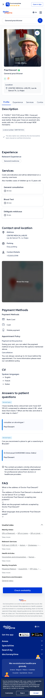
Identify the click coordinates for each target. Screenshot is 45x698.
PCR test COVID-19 (10, 545)
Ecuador (16, 673)
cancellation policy (12, 361)
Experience (18, 102)
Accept (36, 693)
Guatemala (23, 673)
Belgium (19, 670)
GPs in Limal (35, 533)
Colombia (31, 670)
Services (30, 102)
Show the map (23, 282)
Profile (6, 102)
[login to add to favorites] (37, 33)
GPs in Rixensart (8, 533)
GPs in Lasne (23, 533)
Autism (23, 545)
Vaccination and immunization (14, 557)
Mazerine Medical (9, 569)
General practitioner (13, 73)
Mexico (25, 670)
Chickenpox (32, 545)
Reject (22, 693)
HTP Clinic (34, 569)
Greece (12, 670)
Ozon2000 (23, 569)
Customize (9, 693)
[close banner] (3, 4)
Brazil (30, 673)
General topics (7, 581)
